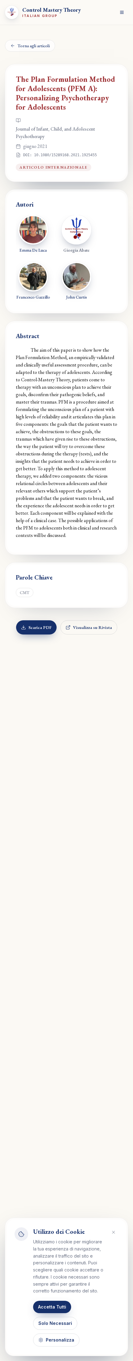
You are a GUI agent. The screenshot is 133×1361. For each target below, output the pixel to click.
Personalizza (60, 1339)
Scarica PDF (40, 627)
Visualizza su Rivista (92, 627)
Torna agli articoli (34, 45)
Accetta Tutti (52, 1306)
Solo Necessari (55, 1323)
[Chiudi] (113, 1232)
